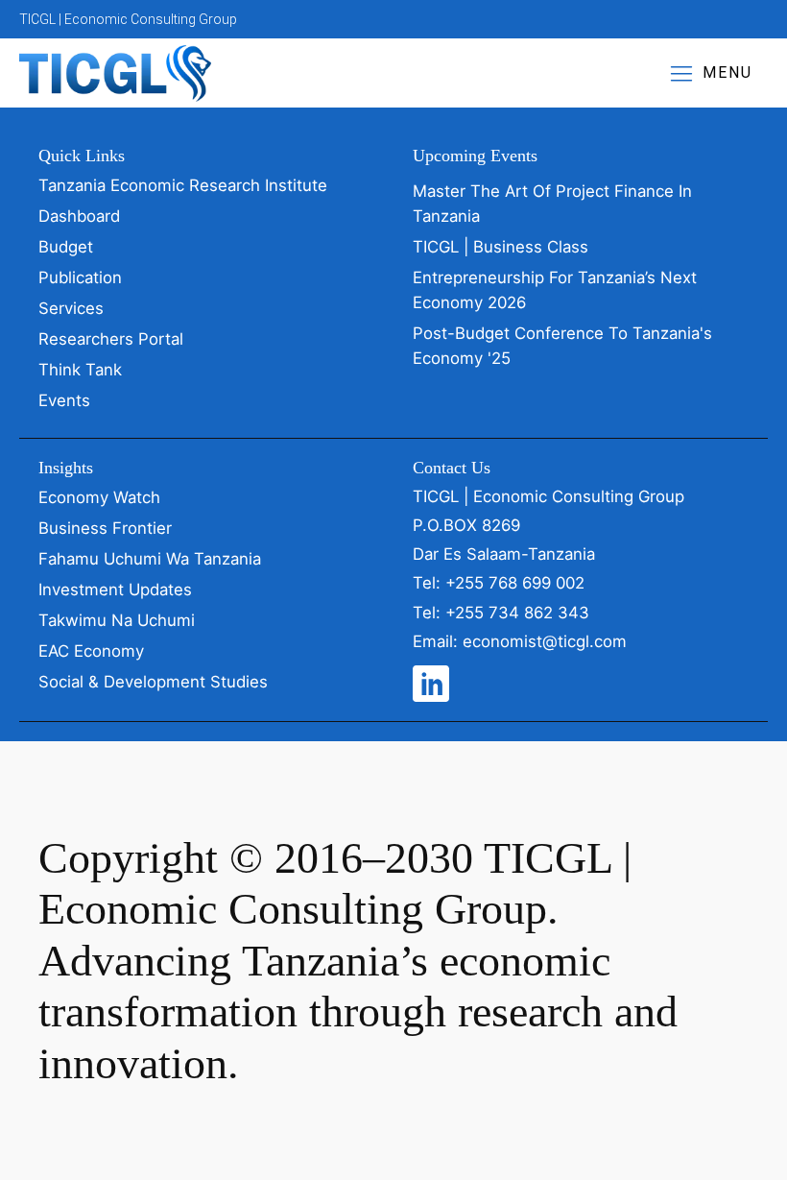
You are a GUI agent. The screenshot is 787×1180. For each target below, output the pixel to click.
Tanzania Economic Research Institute (182, 185)
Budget (65, 246)
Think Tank (80, 369)
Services (71, 308)
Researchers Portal (110, 339)
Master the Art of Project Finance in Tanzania (552, 203)
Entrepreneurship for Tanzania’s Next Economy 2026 (555, 290)
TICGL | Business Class (500, 246)
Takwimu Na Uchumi (116, 620)
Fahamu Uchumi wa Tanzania (149, 558)
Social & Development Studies (153, 681)
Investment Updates (115, 589)
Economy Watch (99, 497)
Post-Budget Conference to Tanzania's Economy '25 (562, 346)
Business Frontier (105, 528)
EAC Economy (91, 651)
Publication (80, 277)
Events (64, 400)
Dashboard (79, 216)
